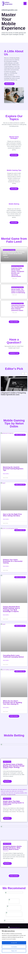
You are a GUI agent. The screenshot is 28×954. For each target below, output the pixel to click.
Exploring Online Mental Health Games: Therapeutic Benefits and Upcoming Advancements (17, 272)
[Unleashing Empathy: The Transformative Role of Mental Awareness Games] (5, 308)
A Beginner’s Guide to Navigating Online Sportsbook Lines (13, 394)
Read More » (6, 473)
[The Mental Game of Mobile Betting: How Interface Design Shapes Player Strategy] (14, 751)
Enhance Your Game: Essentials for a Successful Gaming (12, 561)
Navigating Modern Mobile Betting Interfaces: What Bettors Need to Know (12, 848)
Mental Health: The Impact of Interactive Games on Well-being (18, 290)
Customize (14, 946)
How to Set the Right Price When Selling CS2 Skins (12, 515)
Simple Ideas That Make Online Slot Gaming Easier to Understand (13, 802)
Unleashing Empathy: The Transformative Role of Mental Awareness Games (18, 308)
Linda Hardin (6, 816)
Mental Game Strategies (9, 250)
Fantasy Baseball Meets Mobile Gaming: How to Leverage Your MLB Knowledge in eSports (11, 609)
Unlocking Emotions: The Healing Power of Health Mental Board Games (13, 253)
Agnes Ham (6, 779)
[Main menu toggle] (25, 3)
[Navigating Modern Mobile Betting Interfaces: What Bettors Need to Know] (14, 833)
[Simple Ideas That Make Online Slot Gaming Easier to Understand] (14, 792)
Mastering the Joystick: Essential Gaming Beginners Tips (13, 468)
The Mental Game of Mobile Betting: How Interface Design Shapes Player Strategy (13, 766)
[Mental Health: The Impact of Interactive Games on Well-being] (5, 291)
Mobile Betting (7, 761)
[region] (14, 941)
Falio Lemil (6, 257)
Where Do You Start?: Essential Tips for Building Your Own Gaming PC (12, 702)
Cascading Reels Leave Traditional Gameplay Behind (13, 656)
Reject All (14, 950)
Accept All (14, 942)
